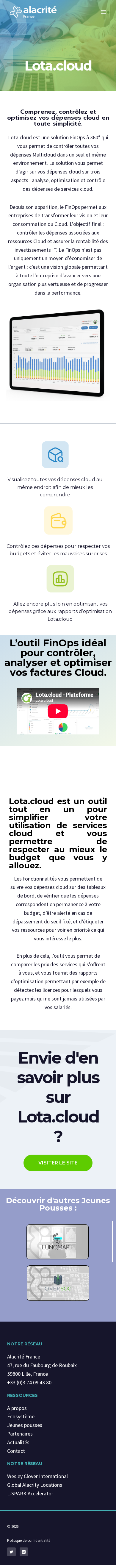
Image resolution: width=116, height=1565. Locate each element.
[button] (58, 1163)
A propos (17, 1408)
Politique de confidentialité (28, 1540)
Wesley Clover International (37, 1476)
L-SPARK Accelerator (30, 1493)
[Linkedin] (24, 1551)
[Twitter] (11, 1551)
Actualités (18, 1442)
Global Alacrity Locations (34, 1484)
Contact (16, 1450)
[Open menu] (103, 11)
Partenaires (20, 1433)
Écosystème (21, 1416)
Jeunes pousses (24, 1425)
